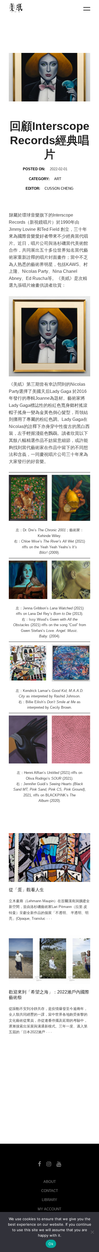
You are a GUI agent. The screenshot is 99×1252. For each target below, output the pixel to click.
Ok (50, 1244)
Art (57, 179)
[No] (92, 1232)
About (49, 1182)
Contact (49, 1191)
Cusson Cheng (59, 188)
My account (49, 1209)
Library (49, 1200)
